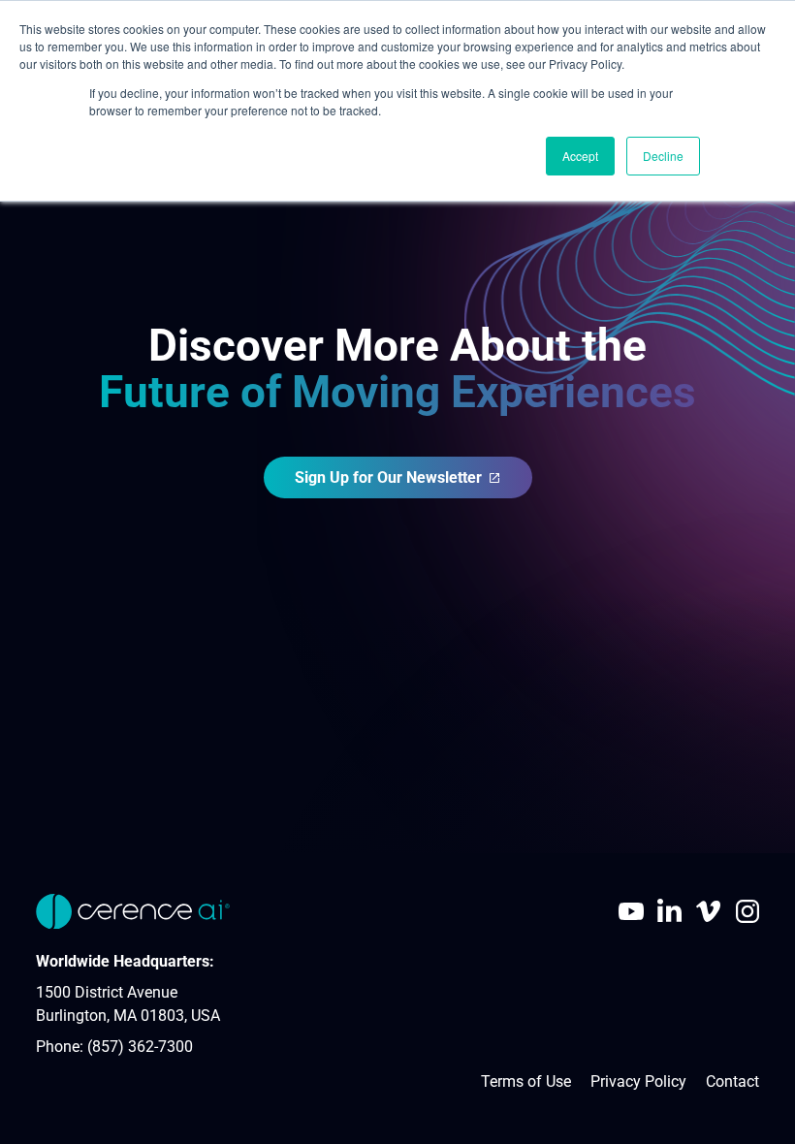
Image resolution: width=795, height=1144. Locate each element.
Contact (732, 1081)
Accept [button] (580, 155)
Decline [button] (663, 155)
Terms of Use (526, 1081)
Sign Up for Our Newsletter (388, 477)
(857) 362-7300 (140, 1046)
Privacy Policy (638, 1081)
